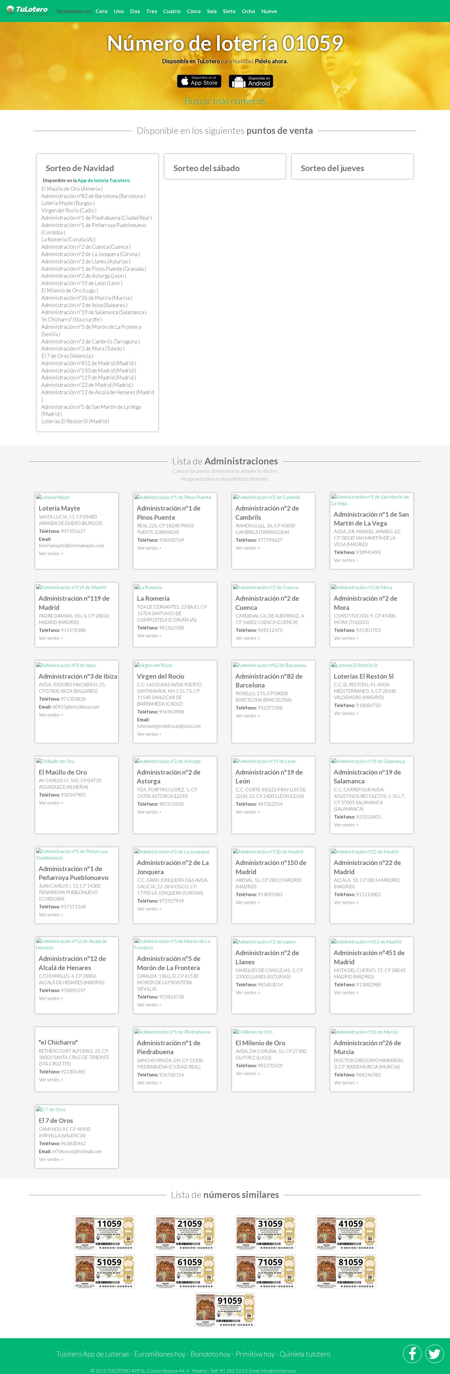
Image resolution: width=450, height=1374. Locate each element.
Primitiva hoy (255, 1354)
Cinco (194, 11)
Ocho (248, 11)
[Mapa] (53, 497)
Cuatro (172, 11)
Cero (102, 11)
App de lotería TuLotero (104, 180)
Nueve (269, 11)
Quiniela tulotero (305, 1354)
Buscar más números (225, 100)
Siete (229, 11)
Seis (212, 11)
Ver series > (51, 553)
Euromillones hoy (160, 1354)
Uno (119, 11)
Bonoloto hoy (210, 1354)
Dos (135, 11)
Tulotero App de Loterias (92, 1354)
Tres (151, 11)
